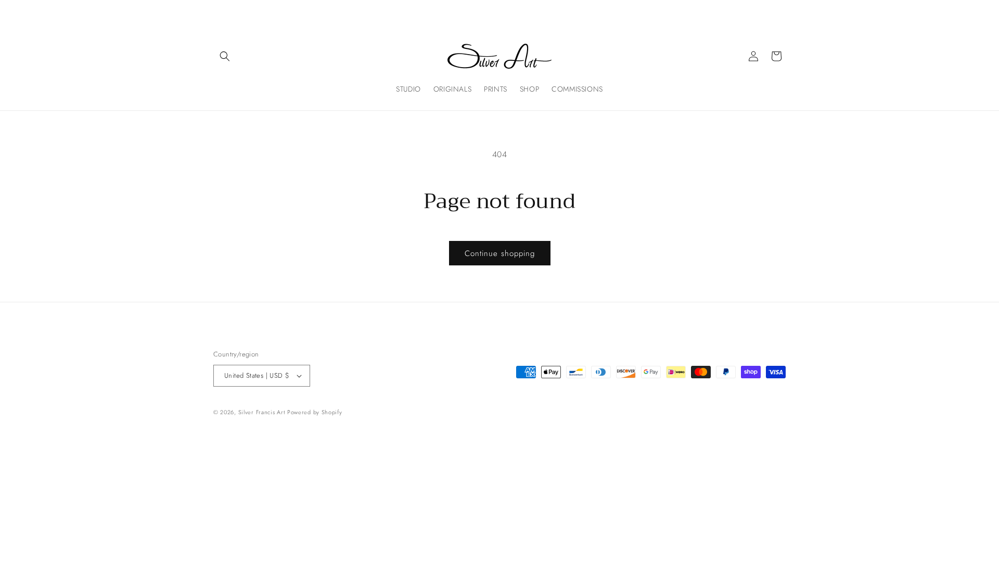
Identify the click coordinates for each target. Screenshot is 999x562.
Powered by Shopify (314, 412)
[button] (224, 56)
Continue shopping (500, 253)
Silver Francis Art (261, 412)
